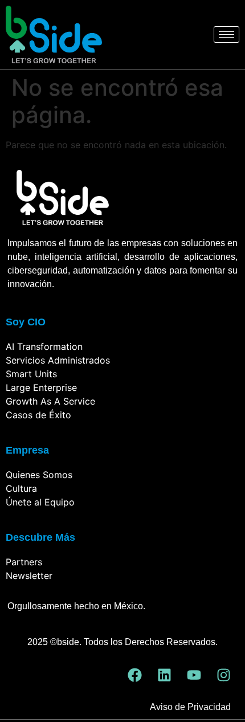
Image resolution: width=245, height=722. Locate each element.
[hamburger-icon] (226, 34)
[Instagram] (223, 674)
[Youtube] (193, 674)
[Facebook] (134, 674)
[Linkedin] (164, 674)
